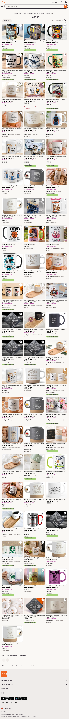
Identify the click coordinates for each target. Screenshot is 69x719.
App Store (7, 698)
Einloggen (54, 2)
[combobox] (34, 6)
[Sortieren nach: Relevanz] (65, 20)
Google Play (21, 698)
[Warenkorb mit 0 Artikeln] (66, 2)
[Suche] (66, 6)
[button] (6, 708)
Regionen (33, 716)
